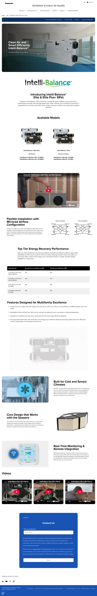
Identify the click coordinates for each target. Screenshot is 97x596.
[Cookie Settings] (3, 593)
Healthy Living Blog (73, 10)
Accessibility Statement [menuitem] (71, 588)
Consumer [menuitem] (92, 588)
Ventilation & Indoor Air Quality (48, 5)
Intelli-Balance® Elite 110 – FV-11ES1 (63, 159)
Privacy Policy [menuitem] (30, 588)
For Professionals (44, 10)
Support (62, 10)
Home (3, 15)
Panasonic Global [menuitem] (85, 588)
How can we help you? (30, 529)
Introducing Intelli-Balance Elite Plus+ (53, 19)
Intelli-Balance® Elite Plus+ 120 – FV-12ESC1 (32, 159)
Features (77, 19)
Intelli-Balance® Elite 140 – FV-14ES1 (63, 157)
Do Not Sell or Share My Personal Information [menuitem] (52, 588)
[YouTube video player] (17, 492)
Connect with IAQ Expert (87, 19)
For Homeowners (31, 10)
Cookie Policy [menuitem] (38, 588)
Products (21, 10)
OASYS (54, 10)
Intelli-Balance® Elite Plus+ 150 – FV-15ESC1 (32, 157)
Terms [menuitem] (78, 588)
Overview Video (68, 19)
